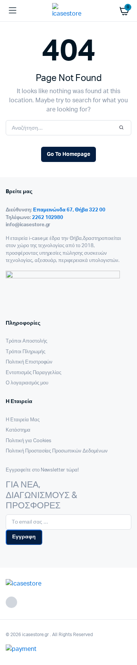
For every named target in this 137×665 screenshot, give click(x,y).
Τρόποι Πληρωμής (25, 351)
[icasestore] (68, 10)
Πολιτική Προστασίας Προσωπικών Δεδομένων (57, 451)
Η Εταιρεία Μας (23, 419)
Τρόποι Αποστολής (26, 341)
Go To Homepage (68, 154)
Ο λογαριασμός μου (27, 383)
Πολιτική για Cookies (28, 440)
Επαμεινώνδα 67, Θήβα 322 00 (69, 210)
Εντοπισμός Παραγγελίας (33, 372)
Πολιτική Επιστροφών (29, 362)
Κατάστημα (18, 430)
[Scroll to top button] (124, 634)
